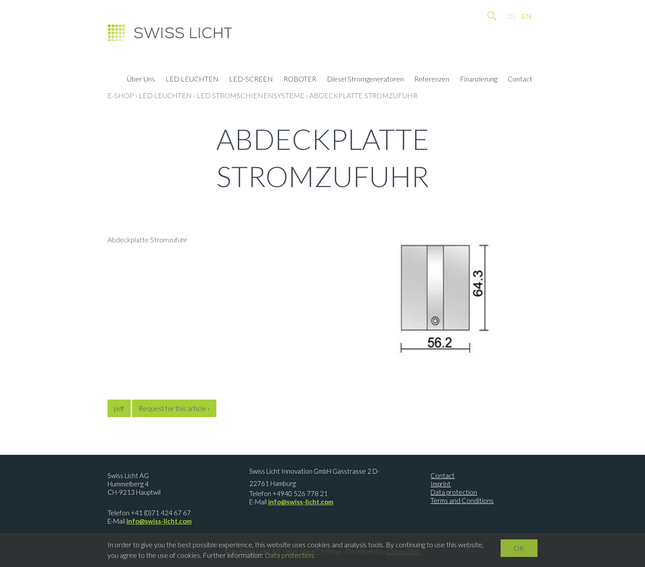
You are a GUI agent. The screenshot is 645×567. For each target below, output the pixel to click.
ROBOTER (299, 80)
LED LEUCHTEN (192, 80)
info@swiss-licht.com (159, 521)
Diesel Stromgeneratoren (365, 80)
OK (519, 548)
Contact (520, 80)
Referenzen (431, 80)
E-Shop (121, 95)
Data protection (453, 492)
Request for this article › (174, 408)
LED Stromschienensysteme (251, 95)
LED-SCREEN (251, 80)
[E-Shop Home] (170, 35)
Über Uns (141, 80)
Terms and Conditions (462, 500)
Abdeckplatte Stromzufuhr (363, 95)
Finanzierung (478, 80)
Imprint (440, 484)
